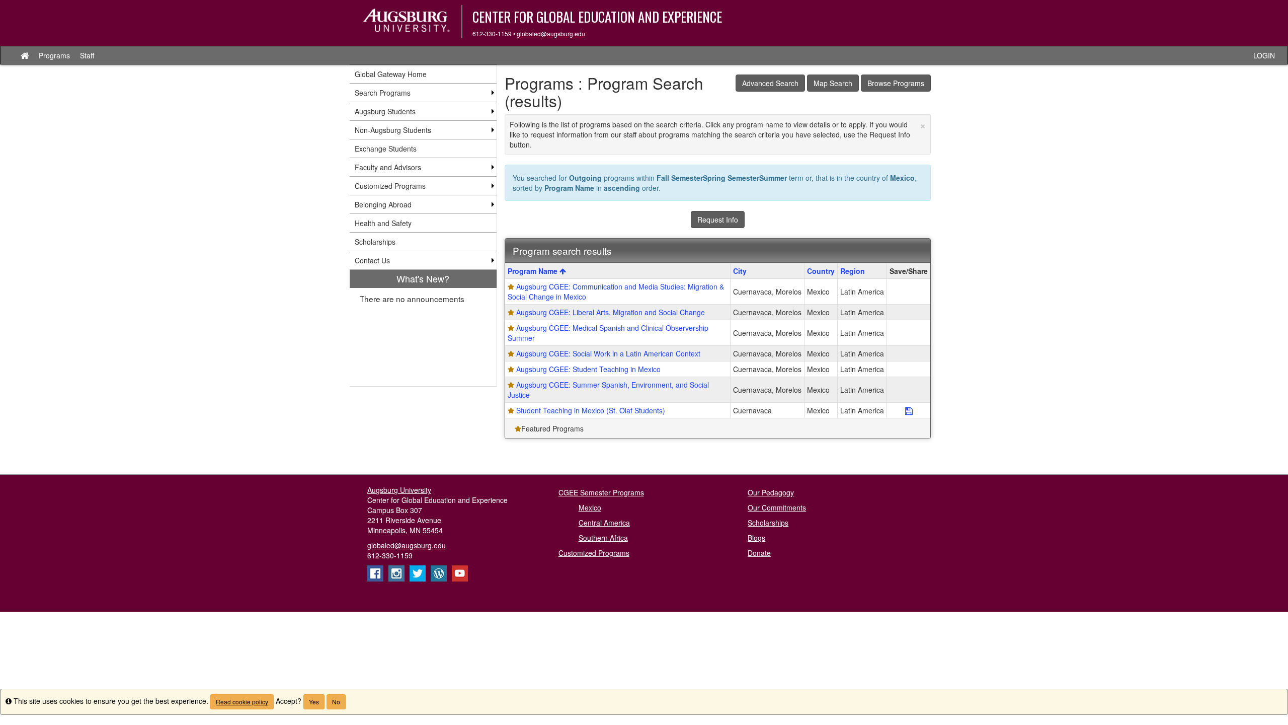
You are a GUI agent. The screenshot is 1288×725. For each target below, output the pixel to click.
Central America (604, 523)
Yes (314, 701)
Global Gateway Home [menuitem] (391, 74)
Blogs (756, 538)
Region (852, 271)
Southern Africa (603, 538)
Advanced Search (770, 83)
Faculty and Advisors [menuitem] (388, 167)
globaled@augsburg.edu (551, 33)
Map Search (833, 83)
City (740, 271)
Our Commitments (777, 507)
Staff (87, 55)
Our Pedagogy (771, 492)
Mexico (590, 507)
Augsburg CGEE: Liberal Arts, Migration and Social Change (610, 312)
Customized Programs (593, 553)
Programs (54, 55)
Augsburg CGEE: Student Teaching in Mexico (588, 369)
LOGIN (1264, 55)
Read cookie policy (242, 701)
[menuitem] (423, 328)
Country (821, 271)
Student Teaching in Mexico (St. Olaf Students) (590, 410)
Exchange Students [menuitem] (386, 148)
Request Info (717, 219)
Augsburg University (399, 490)
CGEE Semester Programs (601, 492)
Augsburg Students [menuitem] (385, 111)
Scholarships (768, 523)
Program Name (533, 271)
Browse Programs (895, 83)
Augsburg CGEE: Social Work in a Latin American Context (608, 353)
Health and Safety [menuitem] (383, 223)
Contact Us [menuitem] (372, 260)
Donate (759, 553)
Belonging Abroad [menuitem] (383, 204)
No (336, 701)
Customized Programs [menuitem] (390, 186)
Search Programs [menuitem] (383, 93)
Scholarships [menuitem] (375, 242)
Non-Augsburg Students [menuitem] (393, 130)
